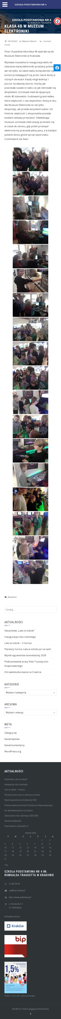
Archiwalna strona (12, 916)
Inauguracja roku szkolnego (20, 636)
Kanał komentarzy (14, 745)
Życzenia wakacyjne (12, 821)
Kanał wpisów (12, 739)
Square (32, 1009)
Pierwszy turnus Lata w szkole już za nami (27, 649)
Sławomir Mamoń (29, 41)
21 (35, 851)
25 (13, 855)
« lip (6, 865)
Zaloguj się (10, 732)
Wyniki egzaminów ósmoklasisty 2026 (25, 655)
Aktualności (12, 597)
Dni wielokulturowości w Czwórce (22, 672)
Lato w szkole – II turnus (18, 643)
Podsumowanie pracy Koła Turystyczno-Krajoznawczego (28, 805)
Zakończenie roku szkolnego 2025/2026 (21, 816)
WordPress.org (12, 751)
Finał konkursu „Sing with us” (16, 826)
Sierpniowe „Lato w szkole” (19, 630)
